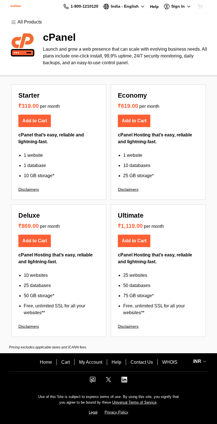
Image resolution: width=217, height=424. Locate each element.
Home (46, 362)
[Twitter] (108, 381)
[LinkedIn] (124, 381)
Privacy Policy (116, 412)
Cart (65, 362)
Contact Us (142, 362)
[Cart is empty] (200, 6)
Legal (93, 412)
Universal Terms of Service (134, 402)
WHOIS (169, 362)
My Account (90, 362)
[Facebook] (92, 381)
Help (116, 362)
